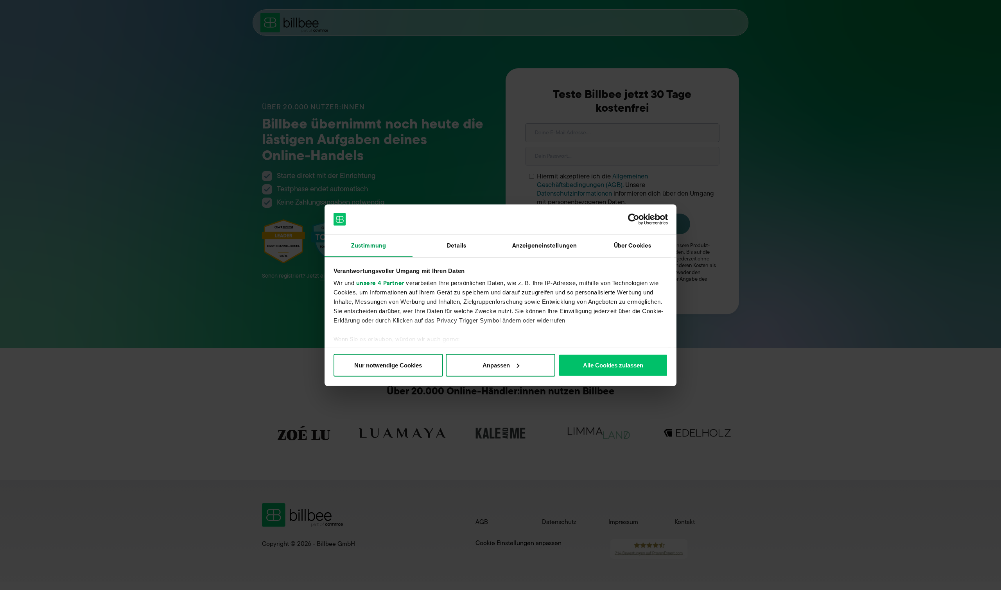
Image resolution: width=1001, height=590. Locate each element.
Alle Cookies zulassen (613, 365)
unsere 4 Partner (380, 283)
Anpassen (496, 365)
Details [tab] (456, 245)
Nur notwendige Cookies (388, 365)
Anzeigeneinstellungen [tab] (544, 245)
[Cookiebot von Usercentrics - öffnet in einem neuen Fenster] (633, 219)
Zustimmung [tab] (368, 245)
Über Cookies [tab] (632, 245)
